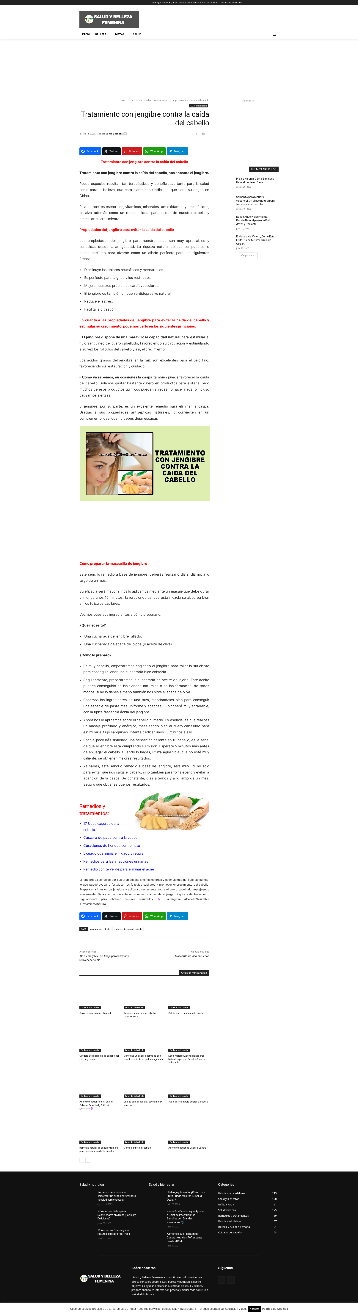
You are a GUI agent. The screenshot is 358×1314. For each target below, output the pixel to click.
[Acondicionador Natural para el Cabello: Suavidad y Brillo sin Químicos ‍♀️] (99, 1083)
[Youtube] (102, 3)
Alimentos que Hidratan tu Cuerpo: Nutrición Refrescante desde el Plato (184, 1237)
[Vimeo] (97, 3)
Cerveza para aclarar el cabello (95, 1013)
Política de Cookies (275, 1308)
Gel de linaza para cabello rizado (186, 1013)
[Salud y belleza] (125, 134)
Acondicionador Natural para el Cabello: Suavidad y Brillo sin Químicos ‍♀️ (96, 1105)
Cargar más (247, 255)
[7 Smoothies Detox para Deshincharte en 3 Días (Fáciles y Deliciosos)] (88, 1216)
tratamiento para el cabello (128, 929)
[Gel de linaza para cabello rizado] (188, 995)
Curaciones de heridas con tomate (111, 845)
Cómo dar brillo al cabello (138, 1147)
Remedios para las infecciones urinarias (115, 861)
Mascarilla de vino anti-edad (192, 956)
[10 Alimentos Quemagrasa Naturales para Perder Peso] (88, 1235)
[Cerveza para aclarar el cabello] (99, 995)
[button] (274, 34)
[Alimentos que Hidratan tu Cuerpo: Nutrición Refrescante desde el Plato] (158, 1238)
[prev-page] (81, 1160)
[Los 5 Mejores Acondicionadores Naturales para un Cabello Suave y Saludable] (188, 1037)
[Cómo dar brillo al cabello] (144, 1129)
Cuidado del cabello (140, 100)
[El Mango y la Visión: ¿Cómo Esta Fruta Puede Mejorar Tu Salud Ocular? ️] (227, 241)
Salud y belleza (114, 133)
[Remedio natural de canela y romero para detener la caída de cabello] (99, 1129)
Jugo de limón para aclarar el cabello (188, 1101)
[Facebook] (81, 3)
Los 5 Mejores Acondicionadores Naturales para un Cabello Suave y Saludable (186, 1059)
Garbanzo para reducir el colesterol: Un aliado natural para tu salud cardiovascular (255, 200)
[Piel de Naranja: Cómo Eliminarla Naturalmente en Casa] (227, 183)
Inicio (123, 100)
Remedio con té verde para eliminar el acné (118, 869)
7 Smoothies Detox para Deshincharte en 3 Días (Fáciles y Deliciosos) (117, 1215)
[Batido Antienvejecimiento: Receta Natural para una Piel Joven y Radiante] (227, 221)
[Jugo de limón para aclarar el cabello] (188, 1083)
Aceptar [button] (254, 1308)
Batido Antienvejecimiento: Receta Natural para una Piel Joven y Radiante (253, 220)
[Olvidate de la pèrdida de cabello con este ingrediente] (99, 1037)
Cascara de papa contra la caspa (110, 837)
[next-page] (87, 1160)
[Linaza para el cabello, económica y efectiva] (144, 1083)
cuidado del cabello (100, 929)
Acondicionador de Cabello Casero (187, 1147)
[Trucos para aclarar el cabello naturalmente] (144, 995)
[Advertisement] (207, 18)
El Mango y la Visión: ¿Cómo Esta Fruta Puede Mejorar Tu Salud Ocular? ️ (255, 240)
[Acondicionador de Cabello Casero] (188, 1129)
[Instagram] (87, 3)
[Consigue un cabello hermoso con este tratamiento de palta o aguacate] (144, 1037)
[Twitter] (92, 3)
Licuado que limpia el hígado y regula (113, 853)
